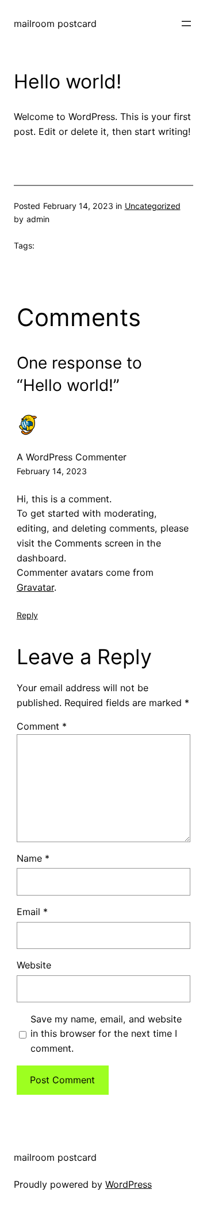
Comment (42, 726)
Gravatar (35, 587)
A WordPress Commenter (71, 457)
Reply (27, 615)
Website (34, 965)
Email (32, 911)
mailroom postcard (55, 23)
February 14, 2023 (52, 471)
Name (33, 858)
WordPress (128, 1184)
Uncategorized (153, 206)
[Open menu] (186, 23)
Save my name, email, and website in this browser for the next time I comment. (106, 1034)
